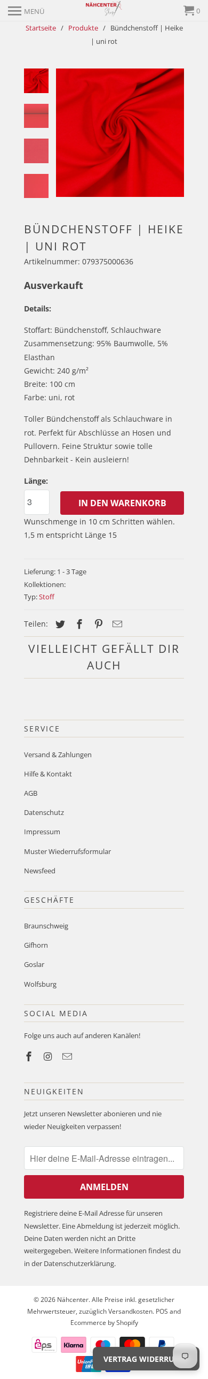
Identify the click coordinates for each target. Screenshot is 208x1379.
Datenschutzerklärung (79, 1263)
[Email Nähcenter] (68, 1056)
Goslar (34, 964)
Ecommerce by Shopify (104, 1322)
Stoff (46, 596)
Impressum (42, 831)
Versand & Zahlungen (58, 754)
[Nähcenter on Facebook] (30, 1056)
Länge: (36, 481)
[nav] (26, 10)
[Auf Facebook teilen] (77, 624)
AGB (30, 793)
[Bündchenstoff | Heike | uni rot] (120, 132)
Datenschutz (44, 812)
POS (162, 1311)
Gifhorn (36, 945)
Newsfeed (39, 870)
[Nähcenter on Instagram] (49, 1056)
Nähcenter (73, 1299)
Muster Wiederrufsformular (67, 851)
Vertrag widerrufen (146, 1359)
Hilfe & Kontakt (48, 774)
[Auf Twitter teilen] (58, 624)
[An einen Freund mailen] (115, 624)
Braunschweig (46, 926)
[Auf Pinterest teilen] (97, 624)
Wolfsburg (40, 984)
